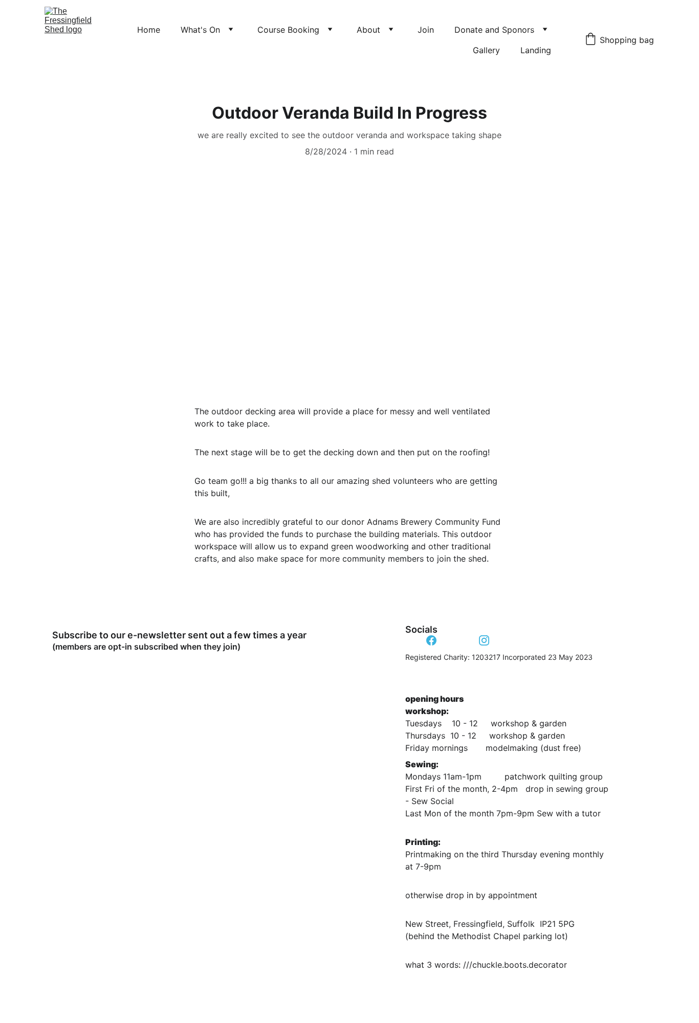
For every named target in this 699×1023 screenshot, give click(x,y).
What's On (200, 30)
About (368, 30)
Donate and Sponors (494, 30)
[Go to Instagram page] (484, 640)
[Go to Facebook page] (431, 640)
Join (426, 30)
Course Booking (288, 30)
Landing (535, 50)
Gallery (486, 50)
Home (148, 30)
